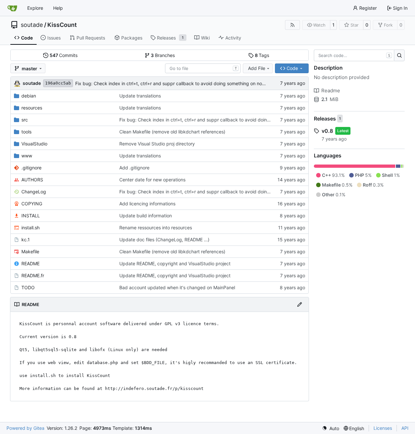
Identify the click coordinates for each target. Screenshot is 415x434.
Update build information (145, 215)
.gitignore (31, 167)
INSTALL (30, 215)
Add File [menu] (256, 68)
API (405, 428)
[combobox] (203, 68)
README (30, 263)
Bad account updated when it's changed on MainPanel (177, 287)
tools (26, 131)
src (24, 119)
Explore (35, 8)
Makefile (30, 251)
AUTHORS (32, 179)
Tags (262, 55)
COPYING (31, 203)
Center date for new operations (152, 179)
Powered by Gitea (25, 428)
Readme (330, 90)
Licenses (383, 428)
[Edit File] (299, 304)
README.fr (32, 275)
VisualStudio (34, 143)
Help (58, 8)
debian (28, 95)
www (26, 155)
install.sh (30, 227)
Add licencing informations (147, 203)
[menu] (330, 428)
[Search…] (399, 55)
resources (31, 107)
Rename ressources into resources (155, 227)
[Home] (12, 8)
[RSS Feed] (292, 25)
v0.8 (327, 131)
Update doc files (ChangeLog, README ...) (164, 239)
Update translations (140, 95)
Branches (163, 55)
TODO (28, 287)
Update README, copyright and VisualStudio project (175, 263)
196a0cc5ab (58, 83)
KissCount (62, 25)
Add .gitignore (134, 167)
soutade (32, 25)
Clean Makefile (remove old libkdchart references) (172, 131)
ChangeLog (33, 191)
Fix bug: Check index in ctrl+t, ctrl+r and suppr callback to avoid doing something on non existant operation (189, 83)
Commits (64, 55)
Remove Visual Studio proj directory (157, 143)
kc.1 (25, 239)
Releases (325, 118)
